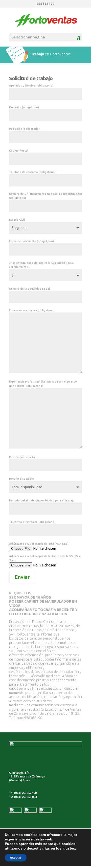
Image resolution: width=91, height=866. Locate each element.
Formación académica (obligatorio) (32, 310)
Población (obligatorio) (24, 128)
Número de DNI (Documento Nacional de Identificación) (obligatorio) (45, 196)
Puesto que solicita (22, 457)
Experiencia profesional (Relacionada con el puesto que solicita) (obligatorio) (43, 383)
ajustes (68, 848)
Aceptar (15, 857)
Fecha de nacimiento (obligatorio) (31, 241)
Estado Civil (17, 219)
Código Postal (18, 150)
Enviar (22, 577)
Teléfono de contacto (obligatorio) (32, 172)
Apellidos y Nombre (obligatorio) (31, 85)
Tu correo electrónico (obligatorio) (32, 521)
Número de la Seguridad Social (29, 288)
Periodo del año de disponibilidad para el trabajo (42, 500)
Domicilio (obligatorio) (24, 107)
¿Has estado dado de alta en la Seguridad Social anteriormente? (41, 265)
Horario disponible (21, 478)
